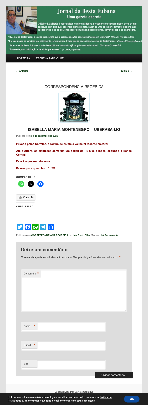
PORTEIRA (23, 58)
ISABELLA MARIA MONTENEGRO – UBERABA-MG (74, 129)
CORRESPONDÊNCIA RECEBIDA (49, 235)
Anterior (22, 71)
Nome (29, 326)
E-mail (29, 345)
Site (26, 363)
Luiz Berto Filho (81, 235)
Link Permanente (109, 235)
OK (132, 399)
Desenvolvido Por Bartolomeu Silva (74, 391)
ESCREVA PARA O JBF (50, 58)
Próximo (126, 71)
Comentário (31, 273)
